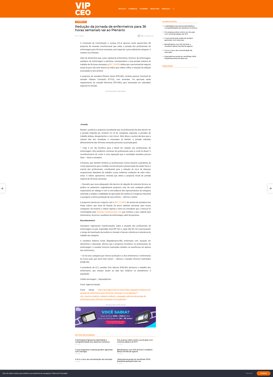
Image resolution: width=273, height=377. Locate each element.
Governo (144, 9)
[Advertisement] (115, 106)
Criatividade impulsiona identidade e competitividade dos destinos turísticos (92, 341)
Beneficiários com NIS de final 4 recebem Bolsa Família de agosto (135, 351)
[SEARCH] (173, 8)
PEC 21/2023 (120, 202)
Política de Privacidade (59, 373)
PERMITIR (263, 373)
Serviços (166, 9)
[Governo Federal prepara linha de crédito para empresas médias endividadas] (270, 188)
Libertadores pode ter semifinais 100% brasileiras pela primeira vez (133, 360)
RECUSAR (249, 373)
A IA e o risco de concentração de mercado (93, 359)
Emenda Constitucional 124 (109, 212)
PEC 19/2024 (114, 64)
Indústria (154, 9)
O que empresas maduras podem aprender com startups (94, 351)
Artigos (122, 9)
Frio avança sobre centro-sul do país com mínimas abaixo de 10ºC (135, 341)
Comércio (132, 9)
